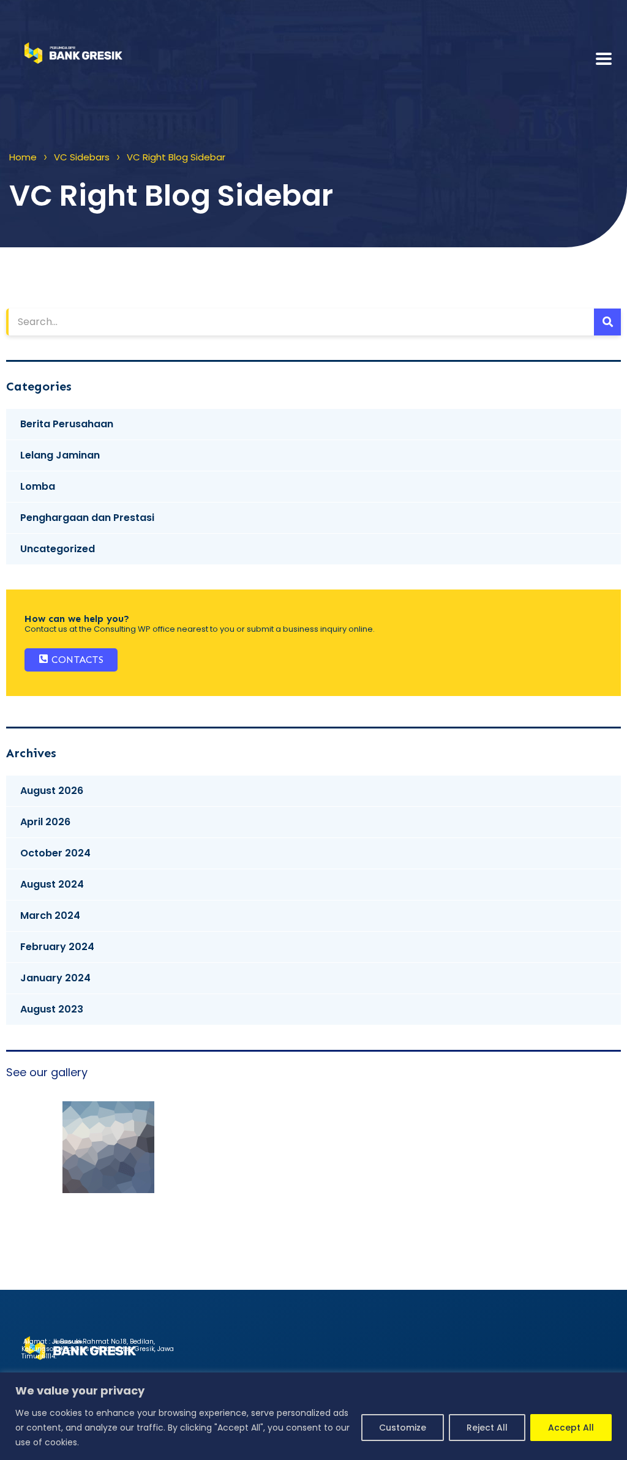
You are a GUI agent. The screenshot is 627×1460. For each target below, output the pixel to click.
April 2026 (45, 822)
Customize (402, 1427)
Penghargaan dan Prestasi (87, 518)
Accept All (571, 1427)
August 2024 (52, 884)
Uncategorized (57, 549)
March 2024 (50, 915)
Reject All (487, 1427)
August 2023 (51, 1009)
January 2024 (55, 978)
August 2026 (51, 791)
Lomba (37, 486)
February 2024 (57, 947)
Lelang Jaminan (60, 455)
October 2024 (55, 853)
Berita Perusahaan (66, 424)
